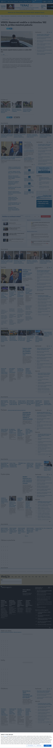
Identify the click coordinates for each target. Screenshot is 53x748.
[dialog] (26, 740)
